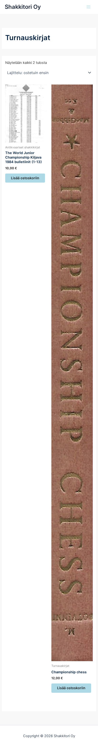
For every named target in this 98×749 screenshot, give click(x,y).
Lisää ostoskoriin (25, 178)
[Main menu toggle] (88, 7)
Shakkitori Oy (23, 6)
